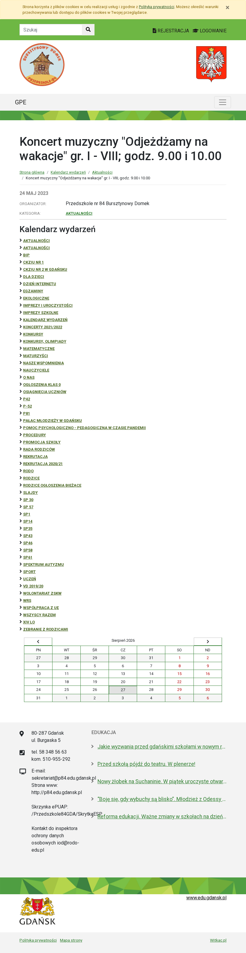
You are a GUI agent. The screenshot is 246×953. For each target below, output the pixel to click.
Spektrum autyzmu (43, 564)
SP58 (27, 550)
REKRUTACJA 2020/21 (43, 464)
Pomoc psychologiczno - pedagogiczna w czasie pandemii (84, 428)
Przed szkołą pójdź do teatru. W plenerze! (146, 764)
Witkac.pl (218, 940)
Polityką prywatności (156, 6)
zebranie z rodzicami (45, 629)
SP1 (26, 514)
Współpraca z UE (41, 607)
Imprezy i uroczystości (48, 305)
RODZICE (31, 478)
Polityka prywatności (38, 940)
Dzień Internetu (39, 284)
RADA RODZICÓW (39, 449)
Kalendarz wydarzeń (68, 172)
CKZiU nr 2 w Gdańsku (45, 269)
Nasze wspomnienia (43, 363)
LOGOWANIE (212, 31)
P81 (26, 413)
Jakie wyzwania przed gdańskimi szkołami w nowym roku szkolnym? (162, 747)
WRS (27, 600)
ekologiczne (36, 298)
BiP (26, 255)
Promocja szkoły (42, 442)
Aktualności (102, 172)
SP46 (27, 543)
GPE (20, 102)
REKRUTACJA (35, 456)
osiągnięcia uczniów (44, 392)
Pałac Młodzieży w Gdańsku (52, 420)
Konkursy (33, 334)
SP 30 (28, 499)
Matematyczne (39, 348)
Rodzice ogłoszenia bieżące (52, 485)
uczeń (29, 579)
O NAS (28, 377)
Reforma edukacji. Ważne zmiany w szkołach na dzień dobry (162, 817)
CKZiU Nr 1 (33, 262)
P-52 (27, 406)
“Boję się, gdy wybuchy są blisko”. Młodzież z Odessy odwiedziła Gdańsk (162, 799)
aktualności (36, 248)
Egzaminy (33, 291)
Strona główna (32, 172)
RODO (28, 471)
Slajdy (30, 492)
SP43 (27, 535)
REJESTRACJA (173, 31)
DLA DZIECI (33, 276)
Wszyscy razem (39, 615)
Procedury (34, 435)
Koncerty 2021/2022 (42, 327)
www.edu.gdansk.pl (206, 898)
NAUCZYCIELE (36, 370)
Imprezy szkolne (40, 312)
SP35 (27, 528)
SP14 (27, 521)
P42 (26, 399)
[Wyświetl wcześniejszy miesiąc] (38, 642)
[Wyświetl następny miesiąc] (208, 642)
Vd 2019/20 (33, 586)
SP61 (27, 557)
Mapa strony (71, 940)
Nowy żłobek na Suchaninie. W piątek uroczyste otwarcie (162, 781)
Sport (29, 571)
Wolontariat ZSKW (42, 593)
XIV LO (29, 622)
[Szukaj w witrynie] (88, 29)
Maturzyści (35, 356)
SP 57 (28, 507)
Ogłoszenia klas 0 (42, 384)
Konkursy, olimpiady (44, 341)
